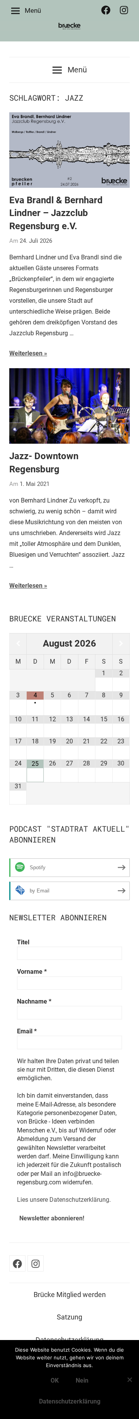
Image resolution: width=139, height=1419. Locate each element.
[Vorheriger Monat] (18, 643)
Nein (82, 1380)
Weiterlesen (25, 353)
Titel (23, 942)
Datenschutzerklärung (69, 1401)
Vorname (32, 971)
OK (55, 1380)
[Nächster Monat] (121, 643)
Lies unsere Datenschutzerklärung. (64, 1199)
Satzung (69, 1317)
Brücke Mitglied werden (70, 1294)
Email (27, 1031)
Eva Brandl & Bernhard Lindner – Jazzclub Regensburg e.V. (56, 213)
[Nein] (129, 1379)
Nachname (34, 1001)
